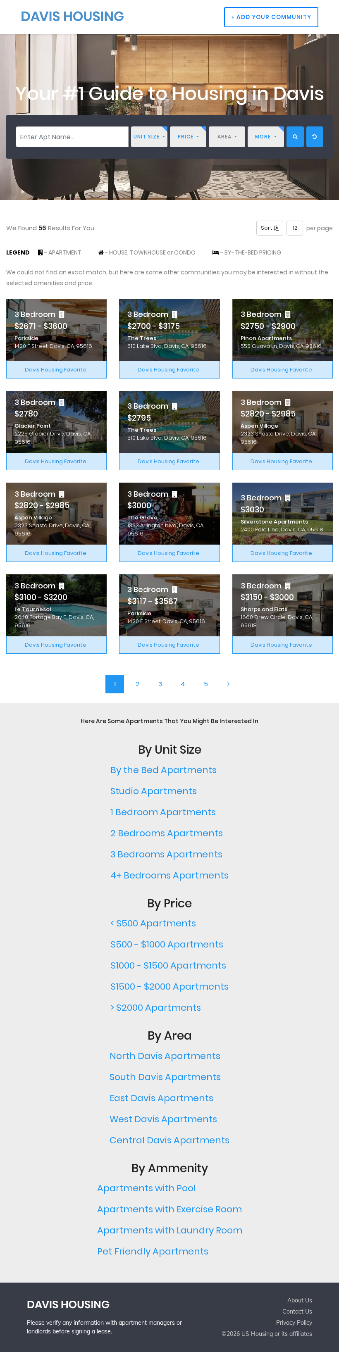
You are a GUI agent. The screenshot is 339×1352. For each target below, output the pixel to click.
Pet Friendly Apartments (152, 1251)
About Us (299, 1300)
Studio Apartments (153, 791)
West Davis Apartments (163, 1119)
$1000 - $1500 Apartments (168, 965)
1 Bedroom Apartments (163, 812)
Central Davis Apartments (169, 1140)
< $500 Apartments (153, 923)
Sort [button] (267, 227)
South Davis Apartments (165, 1077)
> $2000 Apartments (155, 1007)
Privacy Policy (294, 1322)
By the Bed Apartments (163, 770)
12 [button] (295, 227)
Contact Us (297, 1311)
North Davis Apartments (165, 1056)
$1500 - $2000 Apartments (169, 986)
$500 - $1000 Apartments (166, 944)
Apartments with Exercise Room (169, 1209)
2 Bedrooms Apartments (166, 833)
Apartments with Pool (146, 1188)
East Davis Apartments (161, 1098)
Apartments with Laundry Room (169, 1230)
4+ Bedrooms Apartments (169, 875)
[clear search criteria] (314, 136)
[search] (295, 136)
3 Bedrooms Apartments (166, 854)
